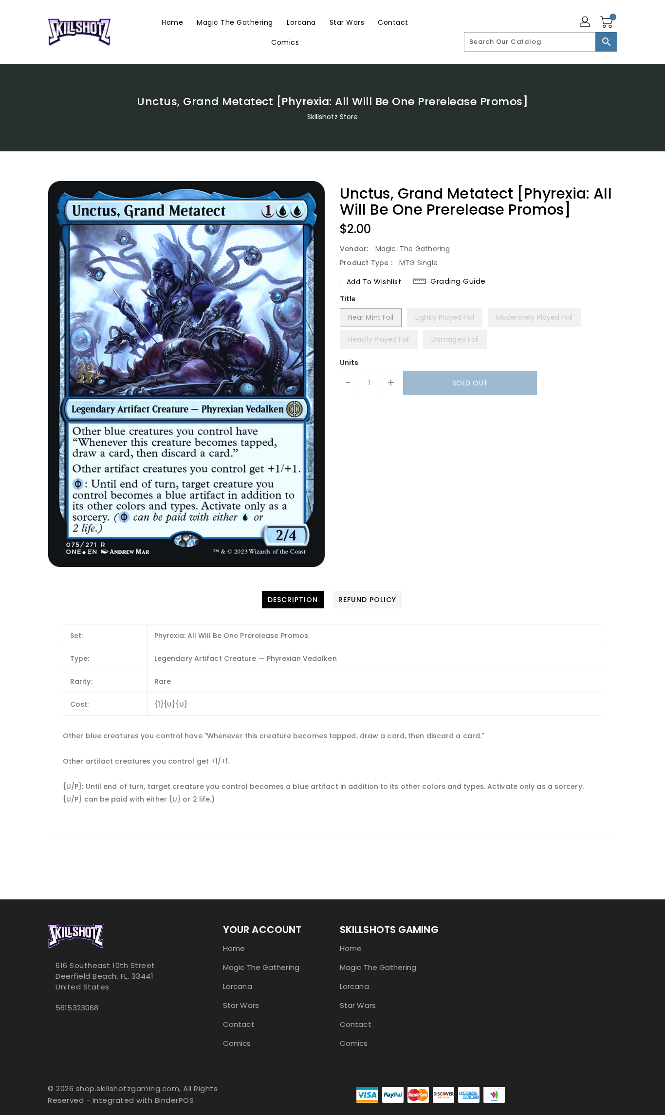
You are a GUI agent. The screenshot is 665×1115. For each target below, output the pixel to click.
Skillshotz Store (332, 117)
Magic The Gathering (261, 967)
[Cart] (607, 22)
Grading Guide (458, 281)
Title (348, 299)
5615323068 (76, 1008)
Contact (239, 1024)
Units (349, 362)
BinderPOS (174, 1100)
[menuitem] (172, 22)
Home (234, 948)
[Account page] (585, 22)
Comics (237, 1043)
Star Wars (241, 1005)
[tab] (293, 599)
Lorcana (237, 986)
